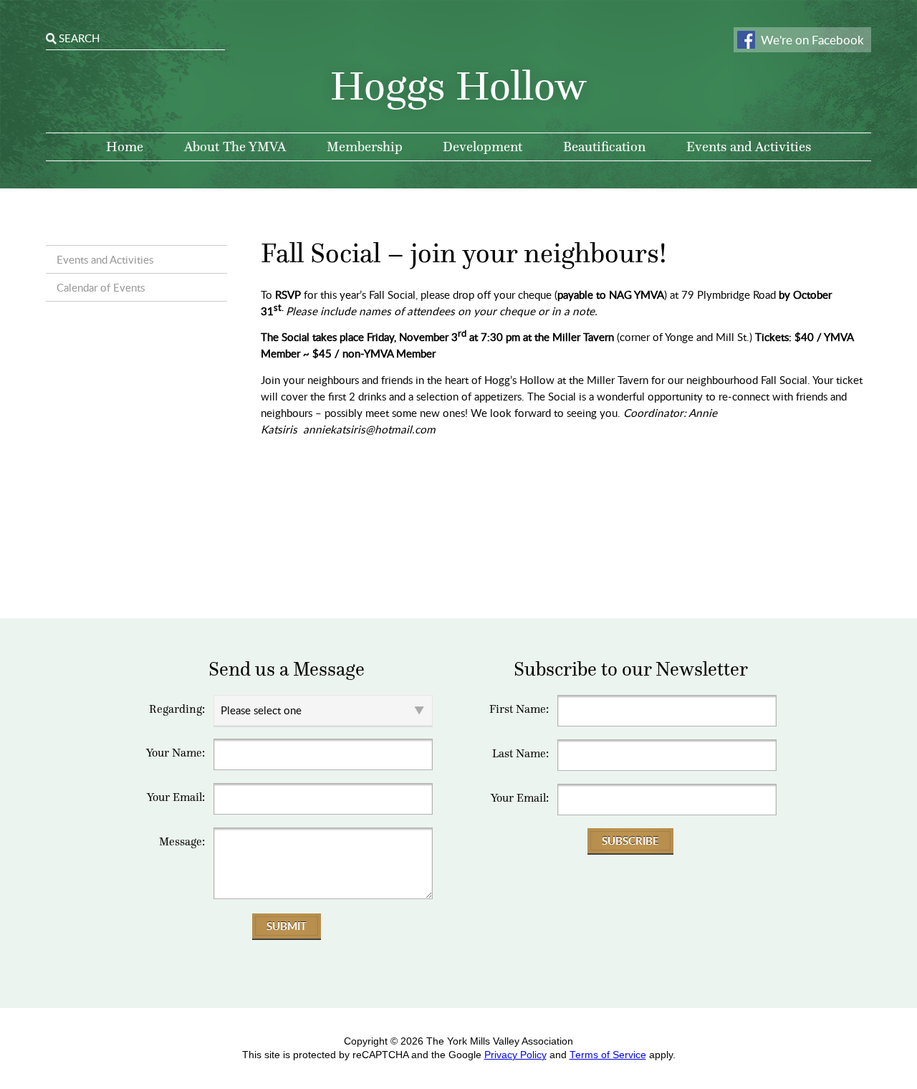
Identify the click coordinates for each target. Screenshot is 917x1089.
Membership (365, 146)
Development (482, 146)
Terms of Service (608, 1055)
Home (124, 146)
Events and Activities (748, 146)
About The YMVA (235, 146)
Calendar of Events (101, 287)
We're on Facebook (812, 40)
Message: (182, 842)
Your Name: (175, 753)
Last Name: (520, 754)
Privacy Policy (515, 1055)
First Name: (519, 709)
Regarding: (177, 709)
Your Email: (176, 797)
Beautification (604, 146)
